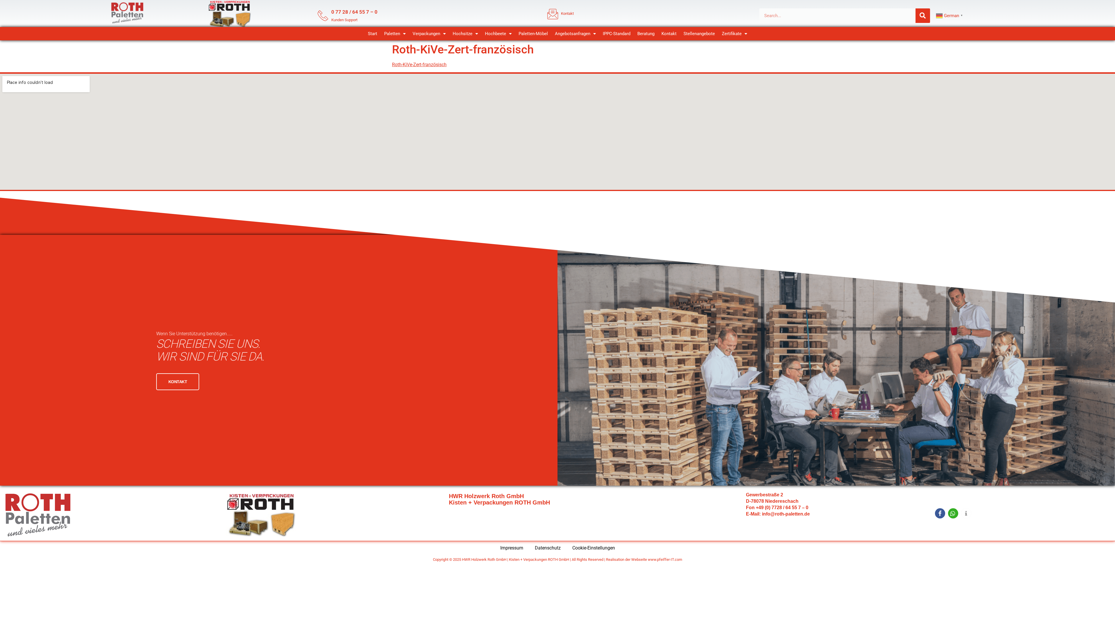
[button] (940, 513)
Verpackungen (426, 33)
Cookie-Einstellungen (593, 548)
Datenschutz (548, 548)
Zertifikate (732, 33)
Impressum (511, 548)
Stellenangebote (699, 33)
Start (372, 33)
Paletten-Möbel (533, 33)
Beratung (645, 33)
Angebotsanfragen (572, 33)
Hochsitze (462, 33)
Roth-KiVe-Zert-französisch (419, 64)
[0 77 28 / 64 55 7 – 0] (323, 15)
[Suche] (923, 15)
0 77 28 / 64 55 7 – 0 (354, 12)
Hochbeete (495, 33)
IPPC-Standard (616, 33)
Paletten (392, 33)
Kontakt (669, 33)
